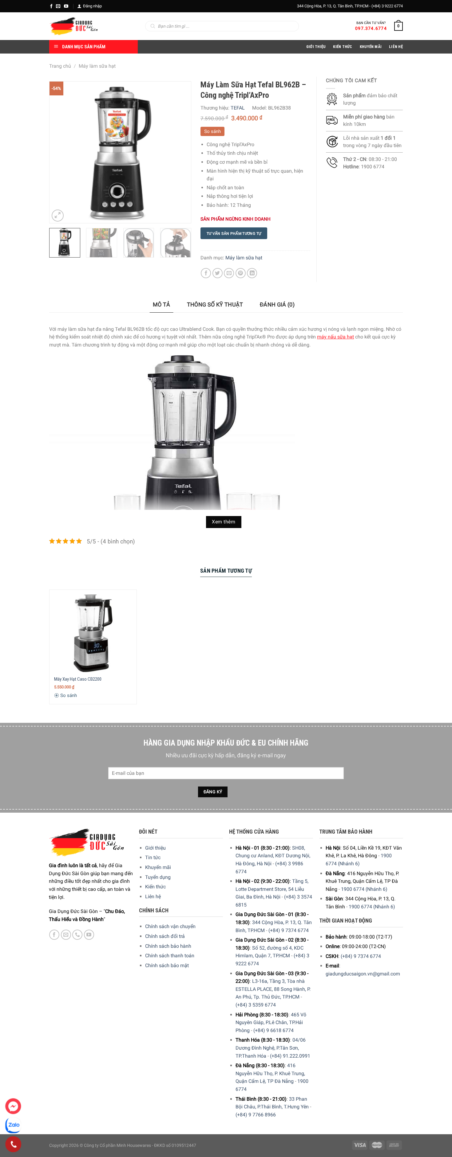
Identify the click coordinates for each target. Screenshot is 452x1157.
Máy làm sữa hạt (97, 66)
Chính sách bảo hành (168, 946)
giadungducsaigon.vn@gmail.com (363, 974)
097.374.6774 (371, 28)
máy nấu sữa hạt (335, 337)
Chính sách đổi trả (165, 936)
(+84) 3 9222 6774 (387, 6)
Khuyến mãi (158, 867)
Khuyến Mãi (371, 46)
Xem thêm (223, 522)
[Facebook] (51, 6)
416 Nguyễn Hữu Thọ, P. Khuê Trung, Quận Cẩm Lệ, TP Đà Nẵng (270, 1073)
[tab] (161, 304)
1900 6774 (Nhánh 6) (364, 889)
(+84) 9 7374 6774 (288, 930)
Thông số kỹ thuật (215, 304)
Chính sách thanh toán (169, 956)
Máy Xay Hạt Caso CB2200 (77, 679)
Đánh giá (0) (277, 304)
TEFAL (238, 108)
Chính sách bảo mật (167, 965)
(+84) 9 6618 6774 (273, 1030)
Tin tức (153, 857)
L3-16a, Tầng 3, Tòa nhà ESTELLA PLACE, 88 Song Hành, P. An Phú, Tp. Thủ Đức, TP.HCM (273, 989)
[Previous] (59, 152)
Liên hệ (153, 896)
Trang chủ (60, 66)
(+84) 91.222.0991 (290, 1056)
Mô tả (161, 304)
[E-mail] (58, 6)
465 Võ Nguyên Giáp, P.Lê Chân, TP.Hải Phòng (271, 1022)
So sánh (212, 131)
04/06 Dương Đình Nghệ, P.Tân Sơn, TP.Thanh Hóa (271, 1048)
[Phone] (13, 1144)
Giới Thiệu (316, 46)
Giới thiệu (155, 848)
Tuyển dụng (158, 877)
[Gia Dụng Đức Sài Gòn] (73, 26)
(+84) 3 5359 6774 (256, 1005)
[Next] (180, 152)
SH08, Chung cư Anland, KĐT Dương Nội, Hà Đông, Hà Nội (273, 856)
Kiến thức (342, 46)
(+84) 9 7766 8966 (256, 1115)
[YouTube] (66, 6)
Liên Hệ (396, 46)
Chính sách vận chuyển (170, 926)
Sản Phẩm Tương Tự (226, 570)
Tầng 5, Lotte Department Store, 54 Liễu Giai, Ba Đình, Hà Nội (272, 889)
